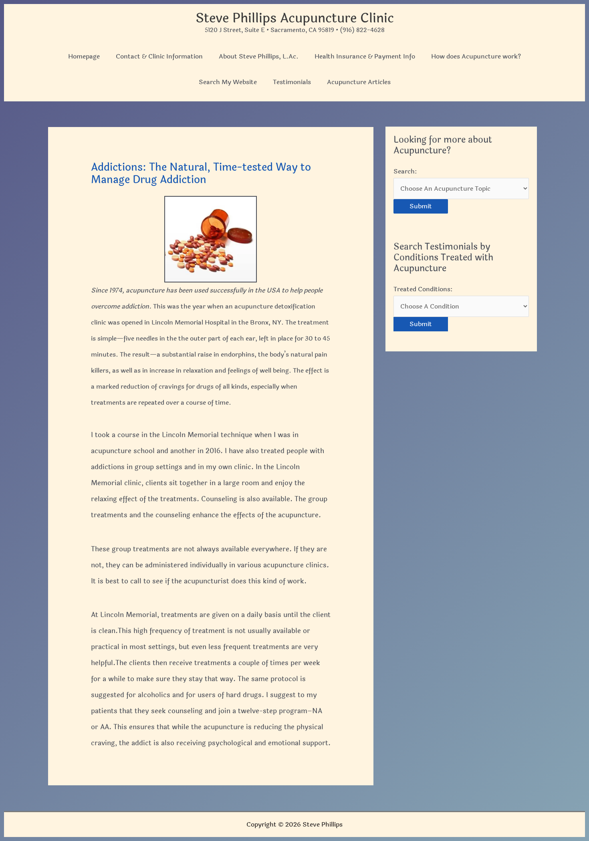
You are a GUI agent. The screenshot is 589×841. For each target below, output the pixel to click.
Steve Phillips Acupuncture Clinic (295, 18)
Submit (420, 206)
